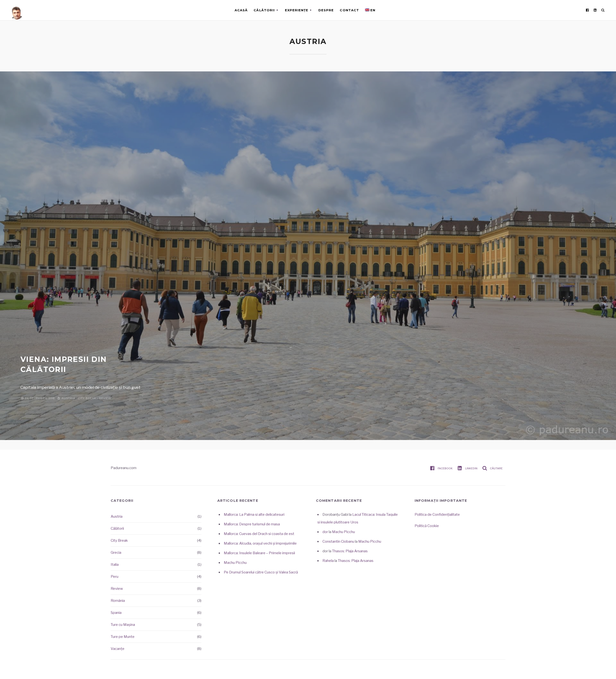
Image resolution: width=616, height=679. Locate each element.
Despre (326, 10)
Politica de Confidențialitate (437, 514)
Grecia (116, 552)
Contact (349, 10)
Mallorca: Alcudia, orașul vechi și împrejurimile (260, 543)
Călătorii (264, 10)
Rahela (328, 561)
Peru (114, 576)
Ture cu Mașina (123, 624)
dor (325, 532)
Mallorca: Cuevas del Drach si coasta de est (259, 534)
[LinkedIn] (595, 10)
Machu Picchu (235, 562)
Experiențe (296, 10)
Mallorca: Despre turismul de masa (252, 524)
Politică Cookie (427, 526)
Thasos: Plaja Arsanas (350, 551)
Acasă (241, 10)
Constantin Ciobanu (338, 541)
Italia (115, 564)
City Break (87, 398)
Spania (116, 612)
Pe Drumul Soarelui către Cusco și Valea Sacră (261, 572)
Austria (68, 398)
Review (105, 398)
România (118, 600)
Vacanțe (117, 649)
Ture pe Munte (123, 637)
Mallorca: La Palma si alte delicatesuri (254, 514)
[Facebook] (587, 10)
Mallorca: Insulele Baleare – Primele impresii (259, 553)
